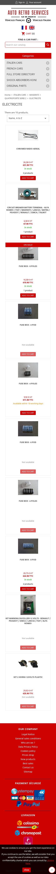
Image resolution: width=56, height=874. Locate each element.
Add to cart (28, 178)
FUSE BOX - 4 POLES (28, 383)
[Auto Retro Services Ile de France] (28, 15)
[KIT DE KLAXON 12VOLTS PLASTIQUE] (28, 664)
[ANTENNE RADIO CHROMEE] (28, 135)
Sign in (20, 2)
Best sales (28, 763)
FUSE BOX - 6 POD (28, 442)
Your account (33, 2)
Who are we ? (28, 742)
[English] (31, 27)
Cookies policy (28, 750)
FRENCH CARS (15, 68)
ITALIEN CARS (14, 62)
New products (28, 759)
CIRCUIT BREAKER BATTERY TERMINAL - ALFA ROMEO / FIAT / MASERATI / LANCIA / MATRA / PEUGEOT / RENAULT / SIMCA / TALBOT (28, 210)
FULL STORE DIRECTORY (21, 74)
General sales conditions (28, 738)
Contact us (28, 767)
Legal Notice (28, 734)
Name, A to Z (28, 118)
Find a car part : (28, 39)
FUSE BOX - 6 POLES (28, 501)
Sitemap (28, 771)
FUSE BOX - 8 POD (28, 559)
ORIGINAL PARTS (16, 86)
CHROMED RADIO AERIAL (28, 148)
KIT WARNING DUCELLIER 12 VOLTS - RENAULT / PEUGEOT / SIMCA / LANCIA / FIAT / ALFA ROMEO (28, 621)
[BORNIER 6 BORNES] (28, 253)
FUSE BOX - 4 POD (28, 325)
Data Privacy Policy (28, 746)
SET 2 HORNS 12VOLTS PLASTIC (28, 677)
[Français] (24, 27)
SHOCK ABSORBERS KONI (22, 80)
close (26, 870)
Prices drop (28, 754)
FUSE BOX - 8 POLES (28, 266)
